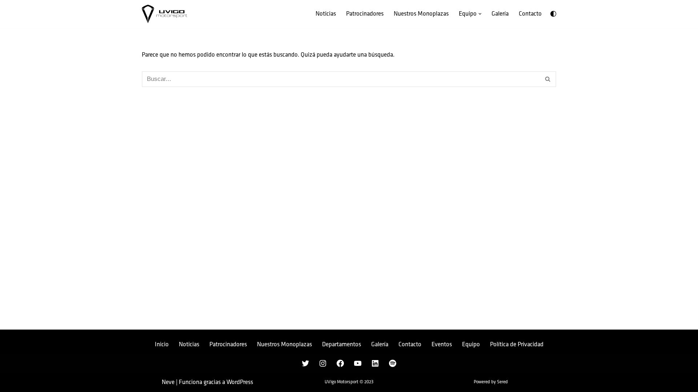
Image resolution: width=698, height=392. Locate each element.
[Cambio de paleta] (553, 14)
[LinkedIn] (375, 363)
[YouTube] (357, 363)
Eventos (442, 344)
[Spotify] (392, 363)
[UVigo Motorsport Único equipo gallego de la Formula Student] (164, 14)
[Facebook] (340, 363)
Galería (500, 13)
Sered (502, 382)
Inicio (162, 344)
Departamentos (341, 344)
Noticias (326, 13)
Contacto (530, 13)
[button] (480, 14)
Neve (168, 382)
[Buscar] (548, 79)
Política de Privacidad (516, 344)
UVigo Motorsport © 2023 (349, 382)
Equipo (471, 344)
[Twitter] (305, 363)
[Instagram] (322, 363)
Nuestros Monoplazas (421, 13)
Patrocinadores (365, 13)
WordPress (239, 382)
